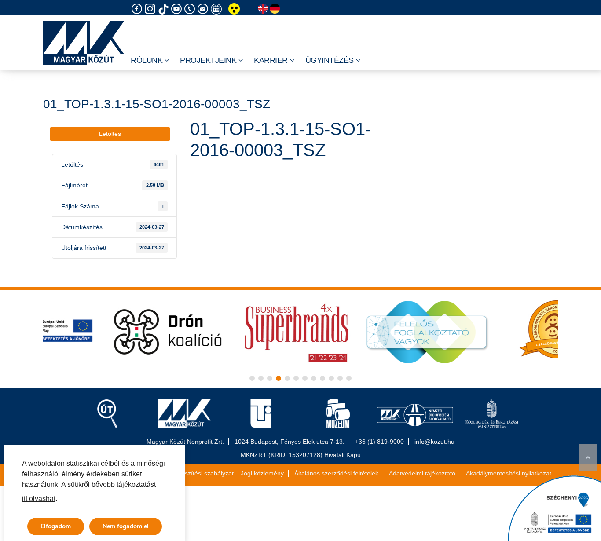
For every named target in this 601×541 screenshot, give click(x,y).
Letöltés (110, 133)
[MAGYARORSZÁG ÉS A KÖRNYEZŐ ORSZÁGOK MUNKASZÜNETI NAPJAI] (217, 9)
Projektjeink (208, 60)
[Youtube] (177, 9)
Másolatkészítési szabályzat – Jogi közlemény (220, 473)
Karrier (271, 60)
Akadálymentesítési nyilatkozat (508, 473)
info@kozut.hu (434, 441)
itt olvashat (38, 498)
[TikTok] (164, 9)
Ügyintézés (329, 60)
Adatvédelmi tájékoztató (422, 473)
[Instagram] (151, 9)
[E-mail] (204, 9)
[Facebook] (138, 9)
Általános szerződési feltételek (336, 473)
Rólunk (146, 60)
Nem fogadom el (126, 526)
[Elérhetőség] (191, 9)
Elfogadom (55, 526)
